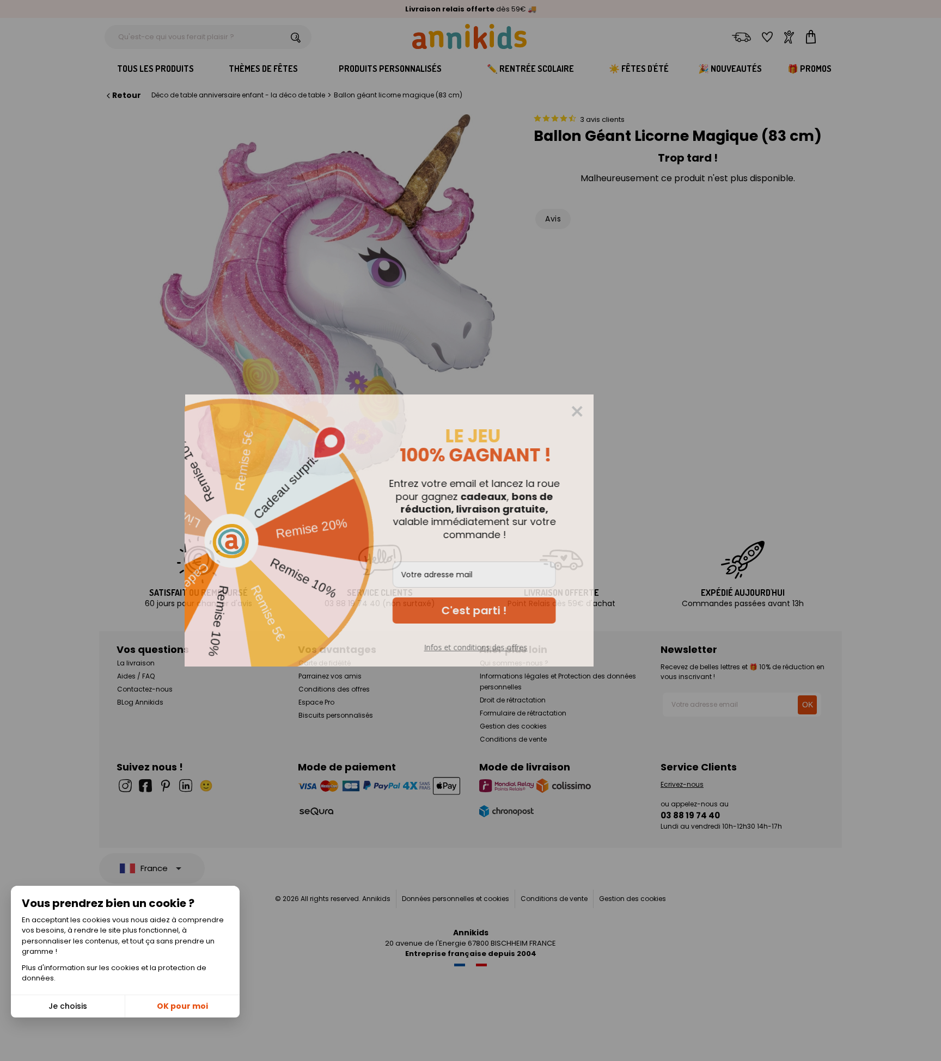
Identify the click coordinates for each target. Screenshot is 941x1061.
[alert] (470, 530)
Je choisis (67, 1006)
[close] (658, 411)
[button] (555, 610)
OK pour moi (182, 1006)
